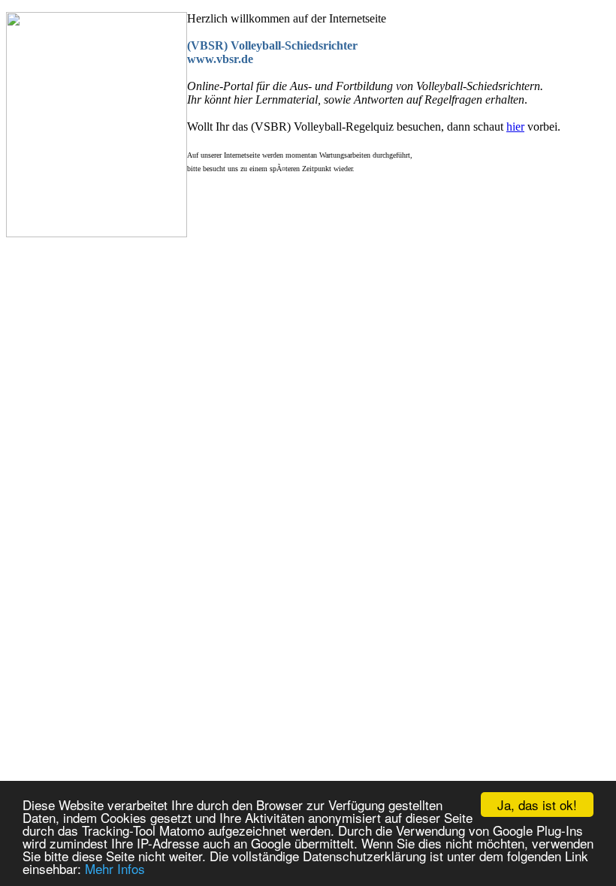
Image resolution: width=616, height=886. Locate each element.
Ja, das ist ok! (537, 804)
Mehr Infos (115, 868)
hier (515, 126)
